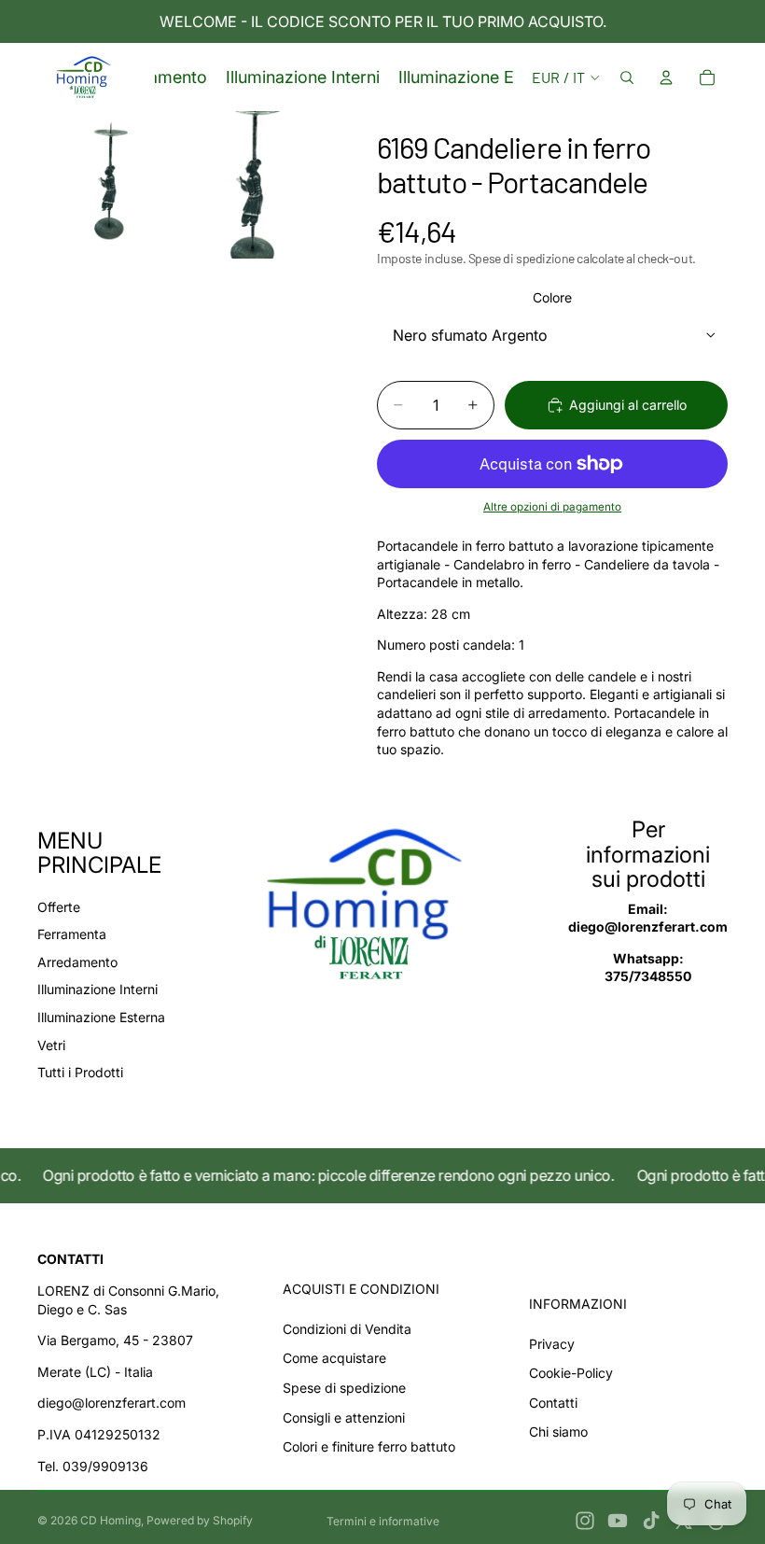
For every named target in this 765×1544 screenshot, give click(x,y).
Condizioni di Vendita (347, 1329)
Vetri (51, 1045)
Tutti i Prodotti (80, 1072)
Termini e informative (383, 1521)
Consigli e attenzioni (344, 1417)
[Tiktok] (651, 1520)
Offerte (58, 907)
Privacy (552, 1344)
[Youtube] (617, 1520)
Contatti (553, 1403)
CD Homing (110, 1520)
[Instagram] (585, 1520)
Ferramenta (71, 934)
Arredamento (77, 962)
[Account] (666, 77)
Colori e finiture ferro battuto (369, 1446)
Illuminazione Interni (97, 989)
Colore (552, 297)
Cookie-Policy (571, 1373)
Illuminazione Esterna (101, 1017)
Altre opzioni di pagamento (552, 506)
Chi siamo (558, 1431)
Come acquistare (334, 1358)
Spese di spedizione (344, 1388)
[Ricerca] (626, 77)
